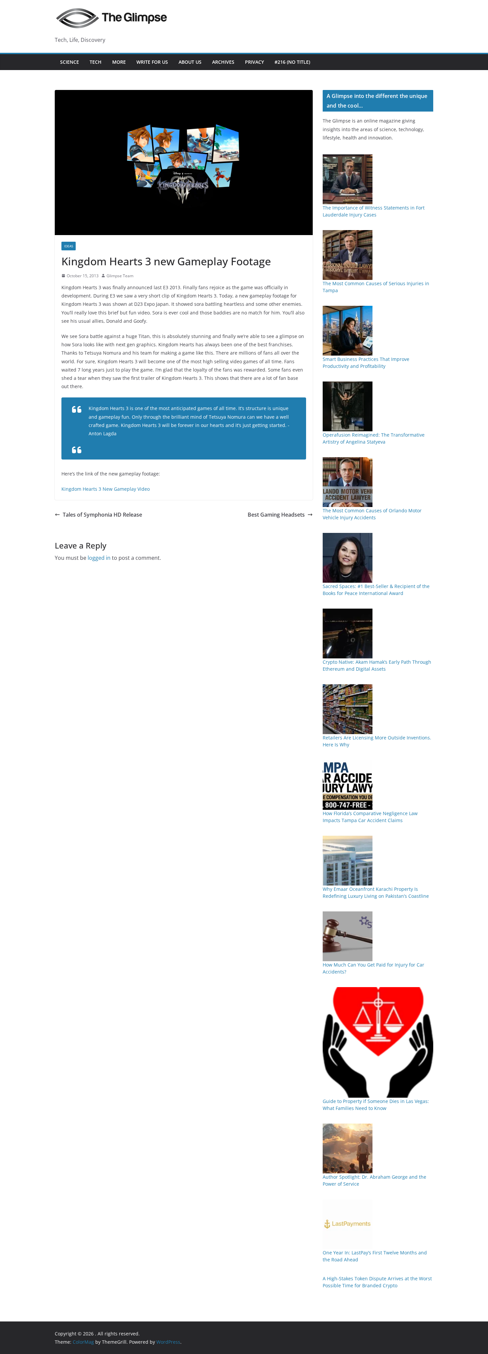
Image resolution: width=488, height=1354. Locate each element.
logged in (99, 557)
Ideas (68, 246)
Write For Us (152, 62)
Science (69, 62)
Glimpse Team (120, 276)
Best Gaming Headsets (276, 514)
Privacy (254, 62)
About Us (190, 62)
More (119, 62)
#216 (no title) (292, 62)
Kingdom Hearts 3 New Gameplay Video (105, 489)
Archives (223, 62)
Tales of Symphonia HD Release (102, 514)
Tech (96, 62)
